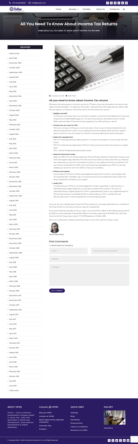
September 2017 (15, 310)
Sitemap (74, 413)
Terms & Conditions (79, 427)
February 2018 (14, 286)
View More (108, 428)
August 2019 (13, 201)
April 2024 (13, 101)
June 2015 (13, 386)
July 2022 (12, 139)
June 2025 (13, 87)
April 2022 (13, 148)
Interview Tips (45, 426)
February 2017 (14, 343)
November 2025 (15, 63)
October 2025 (14, 68)
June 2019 (13, 210)
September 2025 (15, 72)
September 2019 (15, 196)
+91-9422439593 (19, 3)
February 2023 (14, 125)
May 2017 (12, 329)
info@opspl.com (39, 3)
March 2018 (13, 281)
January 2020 (14, 177)
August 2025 (14, 77)
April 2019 (13, 220)
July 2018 (12, 262)
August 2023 (14, 115)
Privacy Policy (77, 423)
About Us (100, 9)
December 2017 (15, 296)
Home (58, 9)
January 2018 (14, 291)
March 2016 (13, 367)
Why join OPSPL (45, 413)
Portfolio (86, 9)
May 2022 (12, 144)
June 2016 (13, 357)
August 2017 (13, 314)
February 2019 (14, 229)
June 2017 (13, 324)
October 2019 (14, 191)
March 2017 (13, 338)
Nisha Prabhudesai (56, 234)
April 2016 (13, 362)
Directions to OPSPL (79, 430)
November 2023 (15, 106)
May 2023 (12, 120)
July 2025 (12, 82)
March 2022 (13, 153)
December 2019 (15, 182)
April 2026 (13, 58)
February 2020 (14, 172)
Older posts (14, 390)
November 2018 (15, 243)
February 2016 (14, 371)
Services (72, 9)
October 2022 (14, 129)
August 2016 (13, 352)
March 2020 (13, 167)
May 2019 (12, 215)
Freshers (43, 429)
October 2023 (14, 110)
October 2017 (14, 305)
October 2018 (14, 248)
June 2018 (13, 267)
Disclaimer (75, 420)
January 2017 (14, 348)
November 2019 (15, 186)
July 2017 (12, 319)
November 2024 (15, 96)
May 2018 (12, 272)
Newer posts (14, 53)
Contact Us (114, 9)
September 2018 (15, 253)
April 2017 (12, 333)
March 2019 (13, 224)
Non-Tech (72, 96)
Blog (46, 31)
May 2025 (12, 91)
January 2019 (14, 234)
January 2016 (14, 376)
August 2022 (14, 134)
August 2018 (13, 258)
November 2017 (15, 300)
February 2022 (14, 158)
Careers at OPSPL (46, 416)
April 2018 (13, 277)
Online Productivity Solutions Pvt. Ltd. (32, 440)
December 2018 (15, 239)
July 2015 (12, 381)
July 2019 (12, 205)
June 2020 (13, 163)
